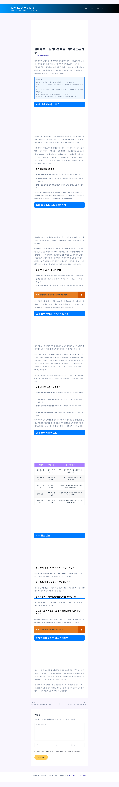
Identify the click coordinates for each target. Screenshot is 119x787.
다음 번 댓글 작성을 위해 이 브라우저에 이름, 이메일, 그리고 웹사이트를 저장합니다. (58, 751)
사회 (97, 8)
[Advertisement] (59, 35)
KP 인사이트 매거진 (23, 7)
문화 (91, 8)
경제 (86, 8)
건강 (103, 8)
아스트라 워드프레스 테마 (77, 775)
